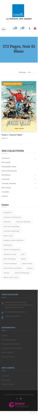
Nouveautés (6, 162)
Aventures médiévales (11, 231)
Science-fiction (27, 263)
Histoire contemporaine (11, 250)
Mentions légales (7, 352)
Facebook (29, 29)
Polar (23, 254)
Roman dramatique (10, 263)
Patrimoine (6, 179)
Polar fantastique (9, 259)
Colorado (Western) (9, 183)
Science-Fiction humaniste (12, 268)
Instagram (35, 29)
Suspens (30, 268)
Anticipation (7, 212)
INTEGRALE (6, 175)
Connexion (5, 376)
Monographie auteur (9, 167)
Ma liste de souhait (8, 384)
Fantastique (7, 245)
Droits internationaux (9, 171)
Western (6, 273)
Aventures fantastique (11, 226)
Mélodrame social (9, 254)
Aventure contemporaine (12, 217)
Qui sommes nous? (8, 357)
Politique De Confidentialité (11, 344)
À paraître (5, 192)
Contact (4, 335)
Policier (23, 259)
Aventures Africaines (23, 222)
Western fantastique (21, 273)
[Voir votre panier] (21, 29)
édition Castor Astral (10, 277)
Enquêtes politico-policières (13, 240)
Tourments (6, 158)
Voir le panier (6, 380)
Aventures (7, 222)
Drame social (8, 236)
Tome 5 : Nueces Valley (12, 135)
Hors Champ (6, 188)
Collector (5, 196)
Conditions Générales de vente (12, 348)
